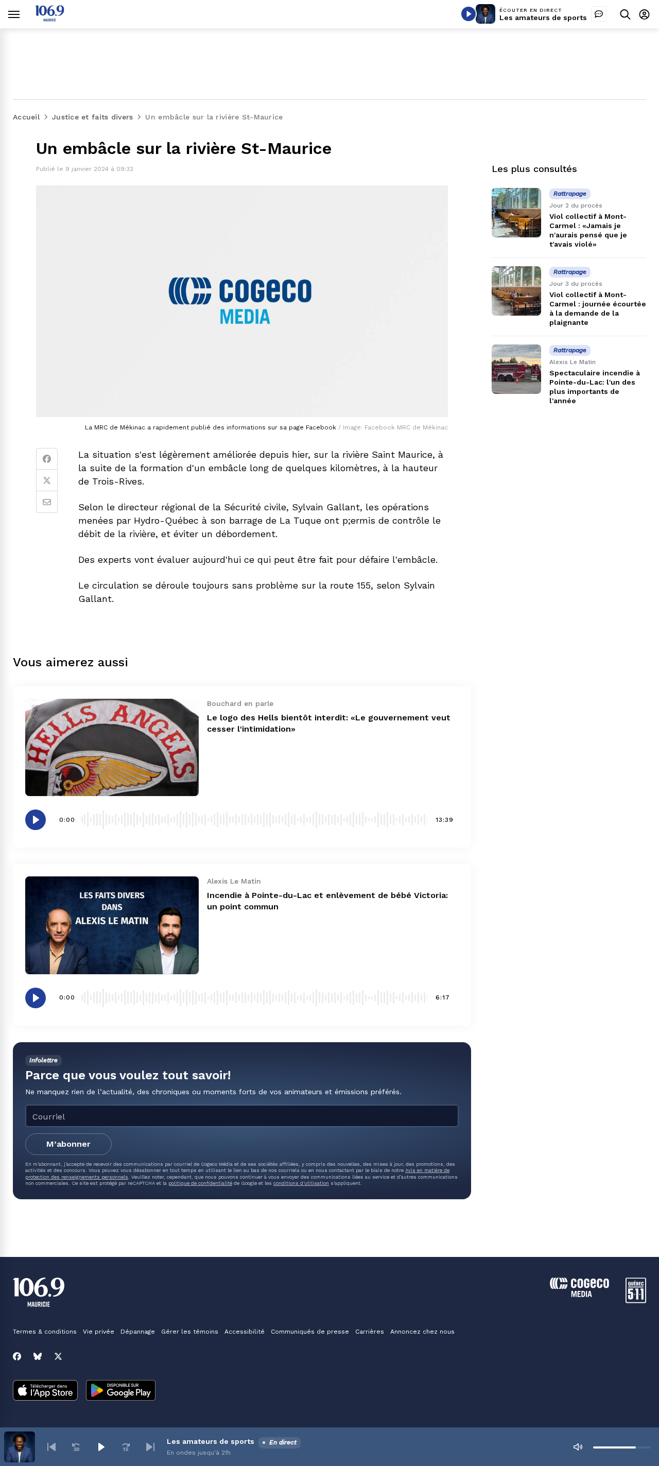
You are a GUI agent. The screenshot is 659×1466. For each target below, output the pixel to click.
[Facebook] (47, 459)
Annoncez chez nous (422, 1331)
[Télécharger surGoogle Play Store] (120, 1391)
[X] (58, 1356)
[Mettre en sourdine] (577, 1447)
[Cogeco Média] (579, 1294)
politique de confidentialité (200, 1183)
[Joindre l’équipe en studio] (598, 14)
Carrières (369, 1331)
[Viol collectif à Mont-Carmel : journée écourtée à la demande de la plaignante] (516, 291)
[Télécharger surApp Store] (45, 1391)
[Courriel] (47, 502)
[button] (51, 1447)
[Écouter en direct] (468, 14)
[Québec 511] (636, 1300)
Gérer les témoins (189, 1331)
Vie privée (98, 1331)
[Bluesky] (37, 1356)
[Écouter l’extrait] (35, 819)
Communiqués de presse (310, 1331)
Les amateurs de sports (543, 17)
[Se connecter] (644, 14)
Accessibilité (244, 1331)
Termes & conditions (45, 1331)
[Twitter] (47, 480)
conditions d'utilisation (301, 1183)
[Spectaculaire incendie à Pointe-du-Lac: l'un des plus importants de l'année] (516, 369)
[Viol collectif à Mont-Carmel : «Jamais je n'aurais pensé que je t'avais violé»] (516, 212)
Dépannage (137, 1331)
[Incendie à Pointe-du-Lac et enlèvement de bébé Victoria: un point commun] (112, 925)
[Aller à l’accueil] (50, 19)
